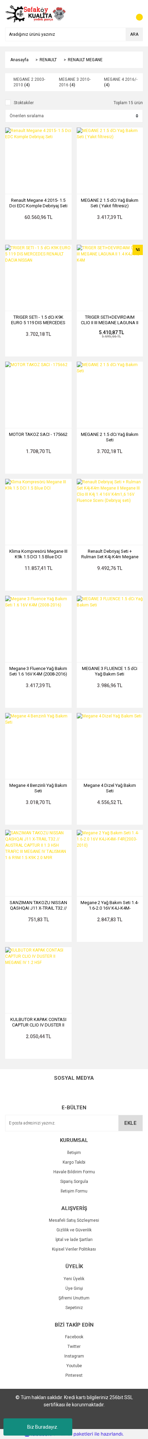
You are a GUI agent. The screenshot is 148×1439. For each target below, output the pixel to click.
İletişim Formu (74, 1191)
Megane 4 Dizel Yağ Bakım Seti (110, 788)
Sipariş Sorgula (74, 1181)
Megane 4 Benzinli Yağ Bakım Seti (38, 788)
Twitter (74, 1346)
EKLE (130, 1123)
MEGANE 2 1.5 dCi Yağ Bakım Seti (109, 437)
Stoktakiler (24, 102)
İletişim (74, 1152)
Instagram (74, 1356)
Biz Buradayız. (42, 1427)
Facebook (74, 1336)
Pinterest (74, 1375)
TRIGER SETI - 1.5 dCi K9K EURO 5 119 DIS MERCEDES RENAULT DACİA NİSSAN (38, 320)
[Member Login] (122, 14)
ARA (134, 34)
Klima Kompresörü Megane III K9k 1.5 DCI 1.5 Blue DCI (38, 554)
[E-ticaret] (73, 1434)
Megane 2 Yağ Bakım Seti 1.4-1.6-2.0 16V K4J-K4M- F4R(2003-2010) (110, 905)
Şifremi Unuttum (74, 1298)
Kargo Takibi (74, 1162)
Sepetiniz (74, 1307)
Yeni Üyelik (74, 1278)
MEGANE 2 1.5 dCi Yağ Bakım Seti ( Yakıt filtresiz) (109, 203)
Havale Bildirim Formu (74, 1171)
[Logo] (35, 13)
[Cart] (136, 14)
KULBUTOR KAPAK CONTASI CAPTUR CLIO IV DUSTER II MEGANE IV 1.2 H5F (38, 1022)
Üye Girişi (74, 1288)
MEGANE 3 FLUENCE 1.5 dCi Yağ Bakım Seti (109, 671)
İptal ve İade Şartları (74, 1239)
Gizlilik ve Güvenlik (74, 1230)
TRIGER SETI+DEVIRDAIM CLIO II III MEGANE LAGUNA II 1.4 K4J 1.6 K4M (109, 320)
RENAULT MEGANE (85, 59)
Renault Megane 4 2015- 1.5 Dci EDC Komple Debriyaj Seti (38, 203)
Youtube (74, 1365)
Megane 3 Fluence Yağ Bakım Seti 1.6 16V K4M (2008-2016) (38, 671)
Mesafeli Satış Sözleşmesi (74, 1220)
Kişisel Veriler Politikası (74, 1249)
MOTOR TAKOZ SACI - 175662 (38, 434)
